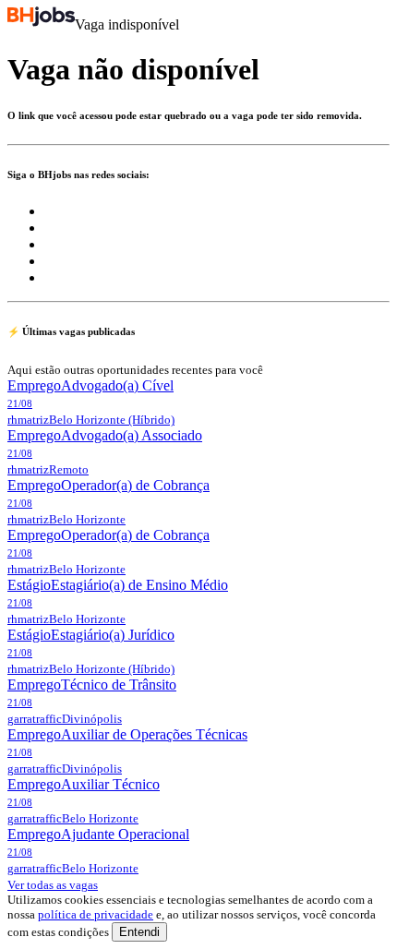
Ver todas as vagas (52, 885)
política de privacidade (95, 914)
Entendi (139, 932)
